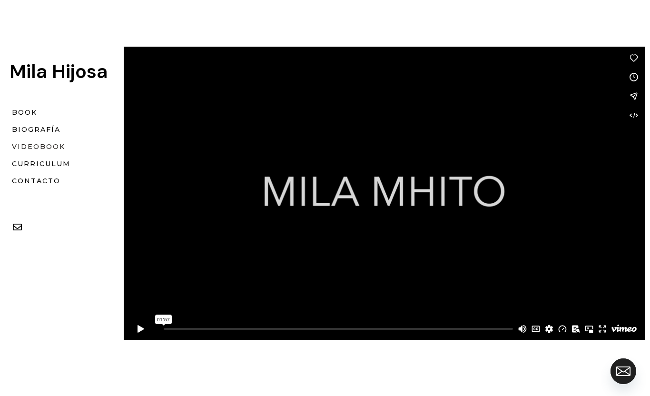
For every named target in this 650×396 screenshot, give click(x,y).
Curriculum (41, 163)
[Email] (623, 371)
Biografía (36, 129)
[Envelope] (17, 227)
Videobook (38, 146)
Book (24, 112)
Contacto (36, 181)
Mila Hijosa (59, 71)
